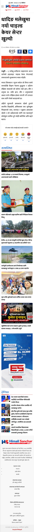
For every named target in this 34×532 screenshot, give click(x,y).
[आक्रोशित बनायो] (29, 134)
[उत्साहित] (17, 134)
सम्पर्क (17, 474)
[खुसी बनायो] (5, 134)
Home (17, 469)
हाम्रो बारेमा (17, 471)
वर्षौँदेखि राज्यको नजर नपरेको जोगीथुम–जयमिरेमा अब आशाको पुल (21, 422)
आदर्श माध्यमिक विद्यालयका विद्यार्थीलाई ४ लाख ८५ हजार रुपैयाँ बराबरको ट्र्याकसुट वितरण (22, 430)
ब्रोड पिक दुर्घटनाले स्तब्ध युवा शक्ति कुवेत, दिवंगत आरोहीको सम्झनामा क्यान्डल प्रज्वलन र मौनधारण (21, 414)
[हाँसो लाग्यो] (23, 134)
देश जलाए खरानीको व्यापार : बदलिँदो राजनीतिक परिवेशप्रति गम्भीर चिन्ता (20, 400)
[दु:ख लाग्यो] (11, 134)
